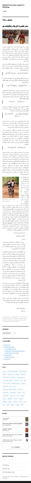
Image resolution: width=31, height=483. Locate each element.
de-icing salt (22, 371)
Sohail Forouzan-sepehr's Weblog (10, 476)
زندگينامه (9, 319)
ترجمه (4, 398)
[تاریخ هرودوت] (26, 419)
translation (13, 392)
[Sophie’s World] (26, 430)
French (16, 380)
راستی (13, 319)
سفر (3, 319)
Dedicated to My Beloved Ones (14, 351)
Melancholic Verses (10, 353)
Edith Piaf (6, 377)
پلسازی (17, 404)
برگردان (22, 395)
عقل (5, 321)
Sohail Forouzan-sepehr (8, 441)
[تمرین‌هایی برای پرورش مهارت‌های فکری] (26, 435)
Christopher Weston (7, 425)
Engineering (8, 357)
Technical (6, 355)
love (4, 383)
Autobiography (14, 316)
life (25, 380)
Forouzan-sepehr (8, 380)
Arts (4, 371)
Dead (4, 374)
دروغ (22, 319)
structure (20, 389)
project (23, 383)
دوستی (19, 319)
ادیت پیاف (12, 395)
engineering (21, 377)
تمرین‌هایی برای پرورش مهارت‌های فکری (12, 434)
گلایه (22, 404)
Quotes (6, 345)
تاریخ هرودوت (6, 418)
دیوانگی (16, 319)
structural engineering (9, 389)
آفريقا (25, 318)
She (10, 318)
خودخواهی (21, 318)
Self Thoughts (8, 347)
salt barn (5, 386)
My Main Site (6, 468)
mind (8, 383)
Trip (24, 392)
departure (11, 374)
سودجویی (11, 321)
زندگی (6, 319)
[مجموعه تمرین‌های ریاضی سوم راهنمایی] (26, 440)
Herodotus (5, 419)
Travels (6, 359)
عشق (7, 321)
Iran (20, 316)
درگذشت (21, 398)
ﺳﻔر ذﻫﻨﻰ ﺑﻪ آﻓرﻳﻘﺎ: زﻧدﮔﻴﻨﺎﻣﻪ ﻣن (15, 26)
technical (5, 392)
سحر (25, 401)
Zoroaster (16, 318)
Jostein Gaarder (6, 430)
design (17, 374)
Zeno (13, 318)
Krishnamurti (25, 316)
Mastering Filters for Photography (12, 423)
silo (14, 386)
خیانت (25, 319)
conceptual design (12, 371)
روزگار (9, 401)
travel (19, 392)
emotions (13, 377)
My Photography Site (8, 472)
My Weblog (5, 465)
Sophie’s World (7, 429)
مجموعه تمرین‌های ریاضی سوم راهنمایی (12, 439)
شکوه (8, 404)
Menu (4, 11)
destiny (23, 374)
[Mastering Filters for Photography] (26, 424)
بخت (18, 395)
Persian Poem (5, 318)
